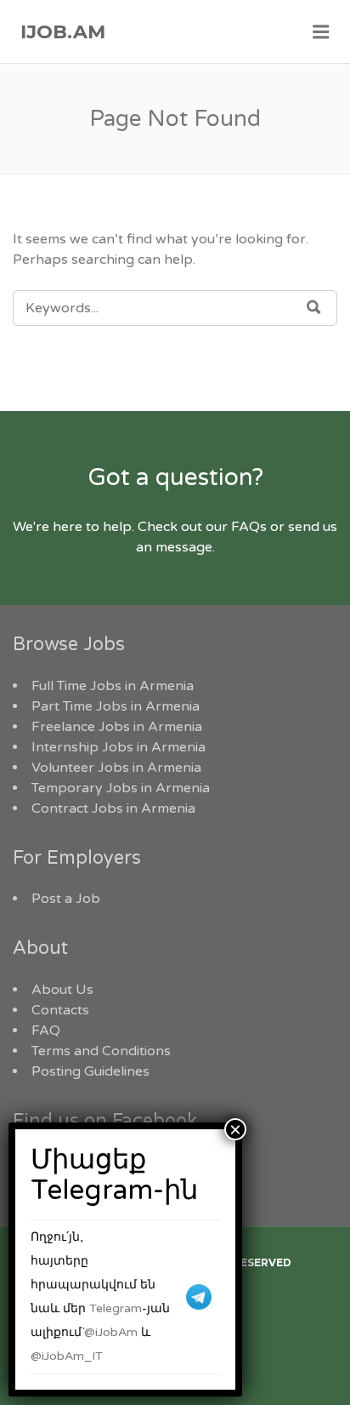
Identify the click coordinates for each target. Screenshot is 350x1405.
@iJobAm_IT (67, 1356)
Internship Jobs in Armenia (118, 747)
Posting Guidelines (90, 1071)
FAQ (45, 1030)
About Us (62, 989)
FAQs (249, 526)
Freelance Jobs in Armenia (116, 726)
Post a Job (65, 898)
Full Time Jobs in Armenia (112, 685)
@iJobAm (111, 1332)
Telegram (115, 1308)
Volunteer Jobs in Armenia (116, 767)
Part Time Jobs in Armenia (115, 706)
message (183, 547)
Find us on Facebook (105, 1121)
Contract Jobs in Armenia (113, 808)
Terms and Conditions (101, 1050)
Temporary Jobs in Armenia (120, 788)
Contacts (60, 1010)
